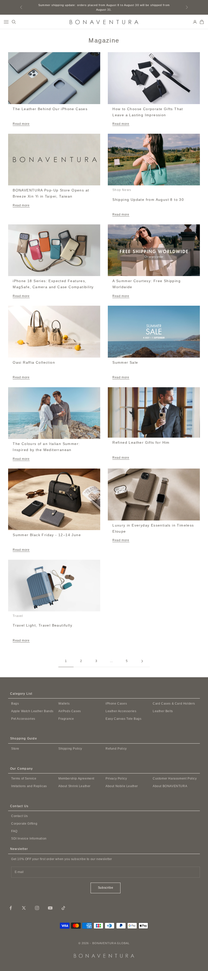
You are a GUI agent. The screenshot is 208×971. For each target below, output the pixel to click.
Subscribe (105, 887)
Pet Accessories (23, 719)
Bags (15, 703)
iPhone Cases (116, 703)
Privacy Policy (116, 778)
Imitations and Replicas (29, 786)
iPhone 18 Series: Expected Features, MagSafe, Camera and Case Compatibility (53, 284)
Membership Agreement (76, 778)
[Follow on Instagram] (37, 907)
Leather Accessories (121, 711)
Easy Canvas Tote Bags (124, 719)
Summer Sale (125, 362)
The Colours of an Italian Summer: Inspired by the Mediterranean (46, 447)
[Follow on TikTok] (63, 907)
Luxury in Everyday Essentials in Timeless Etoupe (153, 528)
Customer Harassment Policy (175, 778)
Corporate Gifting (24, 823)
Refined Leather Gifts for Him (141, 442)
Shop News (121, 190)
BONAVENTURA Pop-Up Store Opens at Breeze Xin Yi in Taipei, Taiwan (51, 193)
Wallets (64, 703)
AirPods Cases (69, 711)
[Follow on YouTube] (50, 907)
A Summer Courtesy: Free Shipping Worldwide (146, 284)
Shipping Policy (70, 748)
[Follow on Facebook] (10, 907)
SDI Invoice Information (29, 838)
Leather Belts (163, 711)
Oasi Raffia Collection (34, 362)
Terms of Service (24, 778)
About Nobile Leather (122, 786)
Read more (21, 124)
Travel (18, 616)
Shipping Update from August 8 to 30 (148, 200)
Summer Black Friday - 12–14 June (47, 535)
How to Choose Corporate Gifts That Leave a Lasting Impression (147, 112)
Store (15, 748)
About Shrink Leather (74, 786)
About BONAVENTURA (170, 786)
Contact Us (19, 816)
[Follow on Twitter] (23, 907)
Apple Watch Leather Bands (32, 711)
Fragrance (66, 719)
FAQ (14, 831)
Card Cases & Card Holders (174, 703)
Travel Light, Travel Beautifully (42, 625)
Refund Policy (116, 748)
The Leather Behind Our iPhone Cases (50, 109)
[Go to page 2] (142, 661)
